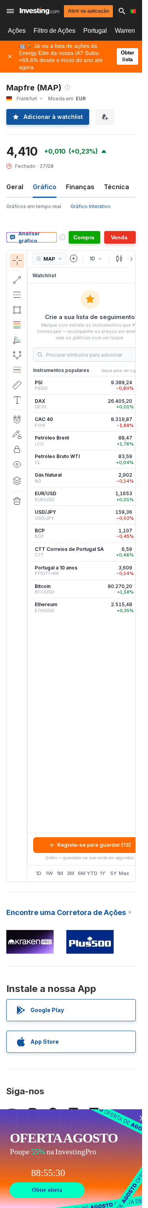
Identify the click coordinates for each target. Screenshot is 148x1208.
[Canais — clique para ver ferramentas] (17, 295)
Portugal (95, 30)
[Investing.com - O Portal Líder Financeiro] (39, 11)
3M (70, 873)
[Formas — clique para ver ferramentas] (17, 310)
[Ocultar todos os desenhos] (17, 464)
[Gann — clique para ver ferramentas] (17, 340)
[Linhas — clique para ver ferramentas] (17, 280)
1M (60, 873)
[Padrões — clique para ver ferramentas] (17, 355)
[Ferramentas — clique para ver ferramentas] (17, 385)
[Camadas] (17, 480)
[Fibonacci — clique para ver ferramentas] (17, 325)
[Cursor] (17, 261)
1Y (102, 873)
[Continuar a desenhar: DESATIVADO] (17, 434)
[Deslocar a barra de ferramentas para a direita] (129, 259)
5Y (113, 873)
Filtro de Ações (54, 30)
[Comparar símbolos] (74, 259)
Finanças (80, 187)
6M (81, 873)
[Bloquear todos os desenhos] (17, 449)
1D (38, 873)
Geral (14, 187)
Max (124, 873)
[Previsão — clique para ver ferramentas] (17, 370)
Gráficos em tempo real (33, 206)
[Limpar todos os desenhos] (17, 501)
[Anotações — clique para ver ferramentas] (17, 400)
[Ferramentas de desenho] (29, 566)
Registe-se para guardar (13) (94, 845)
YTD (92, 873)
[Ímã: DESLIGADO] (17, 419)
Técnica (116, 187)
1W (49, 873)
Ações (17, 30)
